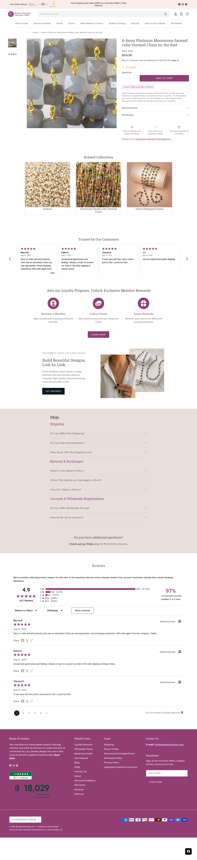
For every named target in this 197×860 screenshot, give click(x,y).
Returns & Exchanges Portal (119, 753)
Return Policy (111, 749)
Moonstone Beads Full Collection (153, 139)
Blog (76, 762)
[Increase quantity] (135, 78)
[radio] (98, 589)
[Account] (175, 14)
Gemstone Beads (42, 23)
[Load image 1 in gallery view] (72, 83)
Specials (135, 23)
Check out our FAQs (81, 544)
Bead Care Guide (83, 753)
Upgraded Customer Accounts (120, 767)
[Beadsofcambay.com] (19, 14)
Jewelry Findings (117, 23)
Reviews (78, 789)
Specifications (129, 108)
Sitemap (79, 794)
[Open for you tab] (188, 851)
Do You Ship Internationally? (67, 442)
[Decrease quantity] (124, 78)
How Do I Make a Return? (65, 489)
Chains (71, 23)
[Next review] (187, 259)
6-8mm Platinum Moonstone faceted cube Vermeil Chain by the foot (71, 32)
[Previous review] (10, 259)
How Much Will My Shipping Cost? (71, 452)
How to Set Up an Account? (66, 517)
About (77, 776)
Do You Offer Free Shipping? (67, 433)
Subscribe (156, 782)
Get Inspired (53, 391)
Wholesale (176, 23)
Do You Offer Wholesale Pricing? (70, 508)
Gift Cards (79, 785)
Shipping (109, 744)
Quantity (127, 72)
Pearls (59, 23)
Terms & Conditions (84, 780)
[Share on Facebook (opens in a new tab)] (22, 640)
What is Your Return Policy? (67, 470)
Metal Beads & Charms (91, 23)
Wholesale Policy (83, 749)
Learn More (98, 334)
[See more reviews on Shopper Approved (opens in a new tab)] (31, 640)
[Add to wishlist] (29, 40)
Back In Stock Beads (155, 23)
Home (35, 32)
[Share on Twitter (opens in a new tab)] (27, 640)
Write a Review (82, 610)
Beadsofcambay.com (25, 826)
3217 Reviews (29, 600)
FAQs (77, 767)
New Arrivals (22, 23)
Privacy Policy (111, 762)
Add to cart (164, 78)
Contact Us (80, 771)
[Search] (165, 14)
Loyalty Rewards (83, 744)
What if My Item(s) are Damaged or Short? (76, 480)
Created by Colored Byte (47, 826)
